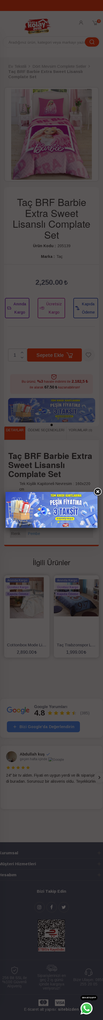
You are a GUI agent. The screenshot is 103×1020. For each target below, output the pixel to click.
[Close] (97, 492)
